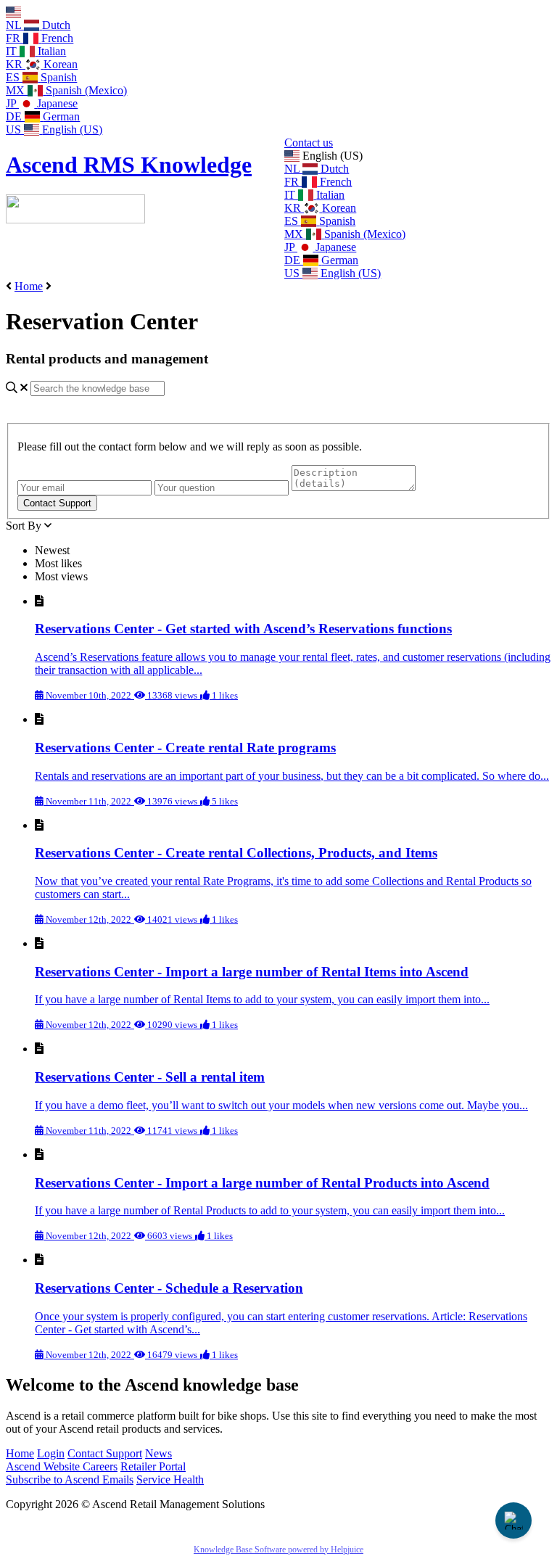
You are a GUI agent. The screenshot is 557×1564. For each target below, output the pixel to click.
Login (51, 1453)
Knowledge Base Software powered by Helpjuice (278, 1549)
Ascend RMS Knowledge (129, 165)
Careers (100, 1466)
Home (29, 286)
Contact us (308, 142)
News (158, 1453)
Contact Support (104, 1453)
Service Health (170, 1479)
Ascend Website (44, 1466)
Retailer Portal (153, 1466)
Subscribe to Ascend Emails (69, 1479)
